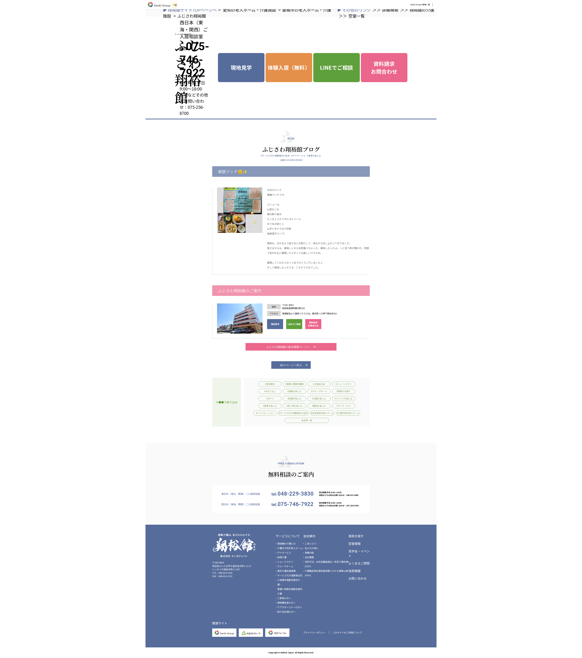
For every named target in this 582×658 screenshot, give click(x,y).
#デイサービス (298, 155)
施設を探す (356, 536)
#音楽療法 (270, 383)
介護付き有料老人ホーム (289, 548)
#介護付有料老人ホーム (348, 413)
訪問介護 (281, 557)
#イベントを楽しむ (343, 398)
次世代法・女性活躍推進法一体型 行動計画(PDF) (326, 564)
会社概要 (309, 557)
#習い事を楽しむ (294, 405)
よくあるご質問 (359, 563)
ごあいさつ (310, 543)
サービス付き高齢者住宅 (289, 575)
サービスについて (288, 536)
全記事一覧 (306, 420)
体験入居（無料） (289, 67)
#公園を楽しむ (319, 398)
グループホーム (285, 566)
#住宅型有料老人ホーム (322, 413)
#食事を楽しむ (314, 155)
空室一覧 (356, 16)
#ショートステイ (344, 383)
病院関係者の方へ (286, 602)
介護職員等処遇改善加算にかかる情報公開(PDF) (326, 573)
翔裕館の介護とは (286, 543)
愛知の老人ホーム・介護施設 (250, 10)
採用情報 (354, 571)
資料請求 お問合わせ (384, 67)
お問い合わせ (357, 578)
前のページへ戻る (291, 365)
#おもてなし (270, 391)
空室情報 (354, 543)
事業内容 (309, 552)
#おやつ (270, 398)
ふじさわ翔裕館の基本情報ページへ (288, 347)
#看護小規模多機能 (294, 383)
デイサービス (284, 552)
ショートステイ (285, 561)
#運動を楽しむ (294, 391)
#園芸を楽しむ (319, 405)
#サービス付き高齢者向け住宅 (275, 155)
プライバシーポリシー (314, 632)
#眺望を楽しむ (294, 398)
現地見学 (241, 67)
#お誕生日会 (319, 383)
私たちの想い (311, 548)
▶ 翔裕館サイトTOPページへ (190, 10)
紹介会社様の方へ (286, 611)
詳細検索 (390, 10)
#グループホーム (319, 391)
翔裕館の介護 (422, 10)
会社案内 (309, 536)
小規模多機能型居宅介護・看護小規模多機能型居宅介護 (289, 586)
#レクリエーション (265, 413)
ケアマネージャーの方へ (289, 607)
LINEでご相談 (336, 67)
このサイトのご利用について (347, 632)
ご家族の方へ (284, 598)
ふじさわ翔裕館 (191, 16)
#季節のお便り (344, 391)
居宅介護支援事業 (286, 570)
